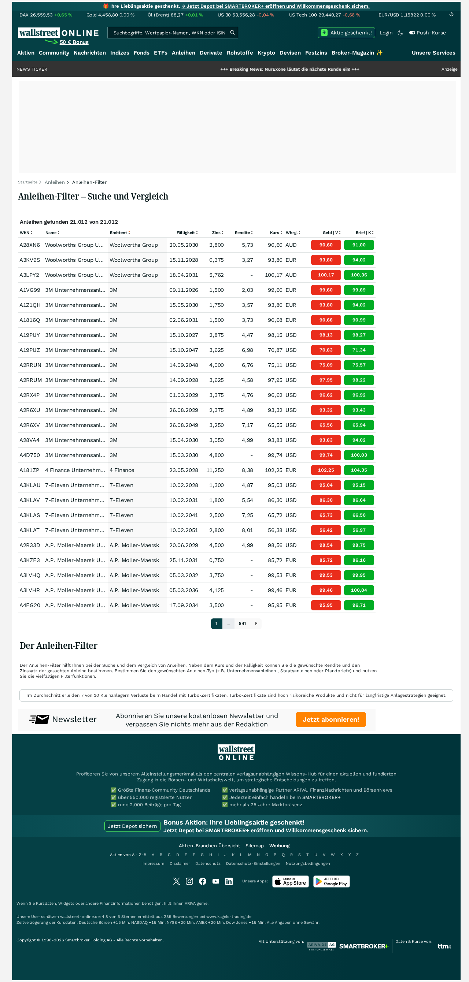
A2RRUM (30, 380)
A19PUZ (29, 350)
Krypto (266, 52)
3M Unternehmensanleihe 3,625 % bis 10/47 (102, 350)
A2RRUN (30, 365)
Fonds (141, 52)
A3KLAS (29, 515)
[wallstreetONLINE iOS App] (290, 886)
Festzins (316, 52)
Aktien (25, 52)
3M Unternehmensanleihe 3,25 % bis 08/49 (101, 425)
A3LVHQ (29, 575)
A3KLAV (29, 500)
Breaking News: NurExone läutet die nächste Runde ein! (267, 69)
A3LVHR (29, 590)
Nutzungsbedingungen (308, 863)
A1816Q (29, 320)
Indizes (119, 52)
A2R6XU (29, 410)
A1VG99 (29, 290)
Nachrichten (90, 52)
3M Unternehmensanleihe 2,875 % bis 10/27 (102, 335)
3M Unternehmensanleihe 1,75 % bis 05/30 (101, 305)
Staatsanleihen (296, 670)
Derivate (211, 52)
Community (54, 52)
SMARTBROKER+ (321, 797)
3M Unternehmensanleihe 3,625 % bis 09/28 (102, 380)
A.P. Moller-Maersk (134, 545)
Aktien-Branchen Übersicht (209, 845)
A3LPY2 (29, 275)
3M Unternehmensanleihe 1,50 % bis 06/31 (101, 320)
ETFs (160, 52)
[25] (256, 623)
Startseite (27, 182)
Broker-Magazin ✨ (357, 52)
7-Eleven (121, 485)
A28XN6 (29, 245)
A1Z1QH (29, 305)
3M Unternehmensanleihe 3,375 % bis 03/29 (102, 395)
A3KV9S (29, 260)
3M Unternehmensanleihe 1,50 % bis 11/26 (101, 290)
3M (113, 290)
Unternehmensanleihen (251, 670)
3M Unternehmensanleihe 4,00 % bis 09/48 (101, 365)
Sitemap (254, 845)
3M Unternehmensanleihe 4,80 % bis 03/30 (101, 455)
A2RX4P (29, 395)
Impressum (153, 863)
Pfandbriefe (337, 670)
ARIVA (190, 903)
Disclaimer (180, 863)
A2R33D (29, 545)
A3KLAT (29, 530)
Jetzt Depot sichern (132, 826)
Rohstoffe (240, 52)
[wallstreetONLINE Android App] (331, 886)
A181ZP (29, 470)
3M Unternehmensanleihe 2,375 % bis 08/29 (102, 410)
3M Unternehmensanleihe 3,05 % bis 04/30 (101, 440)
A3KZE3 (29, 560)
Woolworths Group (134, 245)
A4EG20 (29, 605)
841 (243, 623)
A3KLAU (29, 485)
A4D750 (29, 455)
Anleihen (183, 52)
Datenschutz (208, 863)
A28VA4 (29, 440)
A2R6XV (29, 425)
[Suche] (232, 32)
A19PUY (29, 335)
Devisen (290, 52)
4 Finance (122, 470)
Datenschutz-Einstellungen (253, 863)
